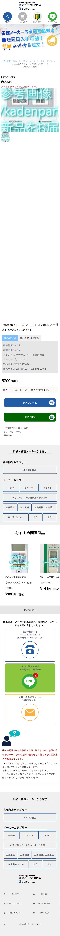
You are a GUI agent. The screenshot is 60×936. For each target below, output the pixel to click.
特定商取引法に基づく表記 (30, 924)
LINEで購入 (30, 417)
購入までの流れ (44, 903)
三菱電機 (24, 507)
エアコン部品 (30, 470)
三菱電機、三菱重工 (44, 507)
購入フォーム (30, 402)
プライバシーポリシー (15, 903)
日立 (35, 517)
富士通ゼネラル (15, 517)
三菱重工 (10, 507)
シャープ (29, 488)
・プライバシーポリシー (13, 432)
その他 (11, 488)
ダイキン (47, 488)
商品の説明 (10, 337)
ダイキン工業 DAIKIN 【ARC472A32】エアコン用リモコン (18, 582)
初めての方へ (44, 913)
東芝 (50, 517)
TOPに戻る (30, 609)
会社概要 (15, 894)
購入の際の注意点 (29, 337)
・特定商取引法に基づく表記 (15, 428)
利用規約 (44, 894)
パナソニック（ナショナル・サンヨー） (30, 497)
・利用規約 (7, 435)
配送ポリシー (15, 913)
